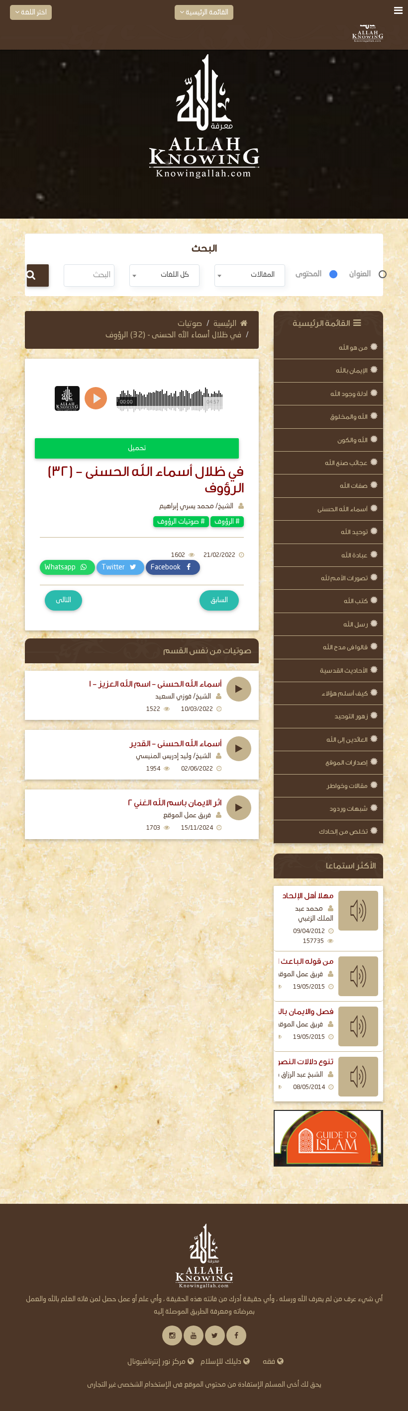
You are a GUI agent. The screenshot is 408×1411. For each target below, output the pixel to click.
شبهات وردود (348, 808)
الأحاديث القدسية (344, 670)
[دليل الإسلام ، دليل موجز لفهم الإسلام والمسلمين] (328, 1138)
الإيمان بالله (352, 370)
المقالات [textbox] (263, 274)
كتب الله (356, 601)
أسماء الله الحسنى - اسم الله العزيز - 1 (155, 684)
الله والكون (352, 440)
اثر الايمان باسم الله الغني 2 (174, 802)
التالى (63, 600)
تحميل (137, 448)
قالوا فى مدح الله (345, 647)
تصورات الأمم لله (344, 578)
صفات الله (354, 485)
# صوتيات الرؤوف (181, 521)
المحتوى (309, 274)
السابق (219, 600)
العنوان (360, 274)
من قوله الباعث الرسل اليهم (284, 961)
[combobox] (249, 275)
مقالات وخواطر (347, 785)
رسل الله (355, 624)
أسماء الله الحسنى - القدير (175, 743)
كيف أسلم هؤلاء (344, 693)
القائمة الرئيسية (206, 12)
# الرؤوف (227, 521)
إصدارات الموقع (346, 762)
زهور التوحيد (351, 716)
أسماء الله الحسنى (342, 509)
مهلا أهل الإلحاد (307, 895)
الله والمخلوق (349, 416)
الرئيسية (225, 324)
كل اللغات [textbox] (175, 274)
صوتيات (190, 324)
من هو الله (353, 347)
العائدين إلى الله (347, 739)
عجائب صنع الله (346, 463)
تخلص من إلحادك (343, 831)
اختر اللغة (33, 12)
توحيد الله (354, 532)
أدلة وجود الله (349, 393)
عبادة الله (354, 555)
